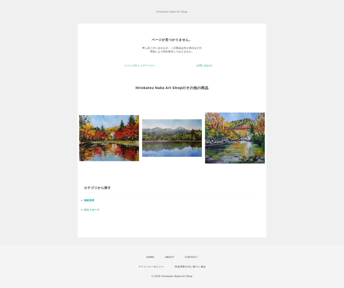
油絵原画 (89, 200)
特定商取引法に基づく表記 (190, 266)
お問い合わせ (204, 65)
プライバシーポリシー (151, 266)
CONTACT (191, 257)
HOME (150, 257)
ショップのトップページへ (139, 65)
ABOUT (169, 257)
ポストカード (92, 209)
